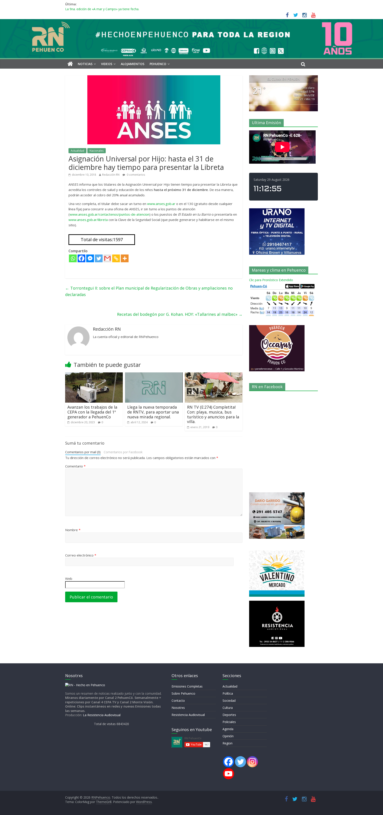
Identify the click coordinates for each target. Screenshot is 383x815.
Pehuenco (158, 64)
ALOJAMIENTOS (132, 64)
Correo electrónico (80, 555)
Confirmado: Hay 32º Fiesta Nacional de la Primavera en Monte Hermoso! (118, 9)
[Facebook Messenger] (90, 258)
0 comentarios (135, 175)
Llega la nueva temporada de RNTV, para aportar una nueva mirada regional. (153, 411)
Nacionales (97, 151)
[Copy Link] (116, 258)
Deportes (229, 715)
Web (68, 578)
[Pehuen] (85, 685)
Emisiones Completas (187, 686)
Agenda (228, 729)
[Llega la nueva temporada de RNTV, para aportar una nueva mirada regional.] (154, 375)
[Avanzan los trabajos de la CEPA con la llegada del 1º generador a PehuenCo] (94, 375)
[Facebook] (81, 258)
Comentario (75, 466)
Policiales (229, 722)
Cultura (228, 708)
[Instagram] (252, 761)
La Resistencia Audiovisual (102, 715)
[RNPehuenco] (191, 21)
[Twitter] (99, 258)
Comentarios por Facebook (123, 452)
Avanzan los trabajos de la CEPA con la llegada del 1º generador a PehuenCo (92, 411)
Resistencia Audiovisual (188, 715)
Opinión (228, 736)
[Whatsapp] (73, 258)
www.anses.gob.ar (161, 203)
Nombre (72, 530)
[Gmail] (107, 258)
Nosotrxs (178, 708)
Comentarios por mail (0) (83, 452)
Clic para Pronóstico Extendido (271, 280)
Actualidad (77, 151)
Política (228, 693)
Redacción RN (110, 175)
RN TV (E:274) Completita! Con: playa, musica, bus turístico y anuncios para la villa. (213, 414)
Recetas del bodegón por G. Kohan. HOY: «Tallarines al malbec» (179, 314)
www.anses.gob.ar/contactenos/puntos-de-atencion (109, 214)
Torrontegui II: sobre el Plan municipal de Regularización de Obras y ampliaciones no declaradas (149, 291)
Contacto (178, 700)
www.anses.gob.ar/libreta (88, 219)
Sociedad (229, 700)
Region (228, 743)
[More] (125, 258)
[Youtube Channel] (228, 773)
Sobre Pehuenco (183, 693)
